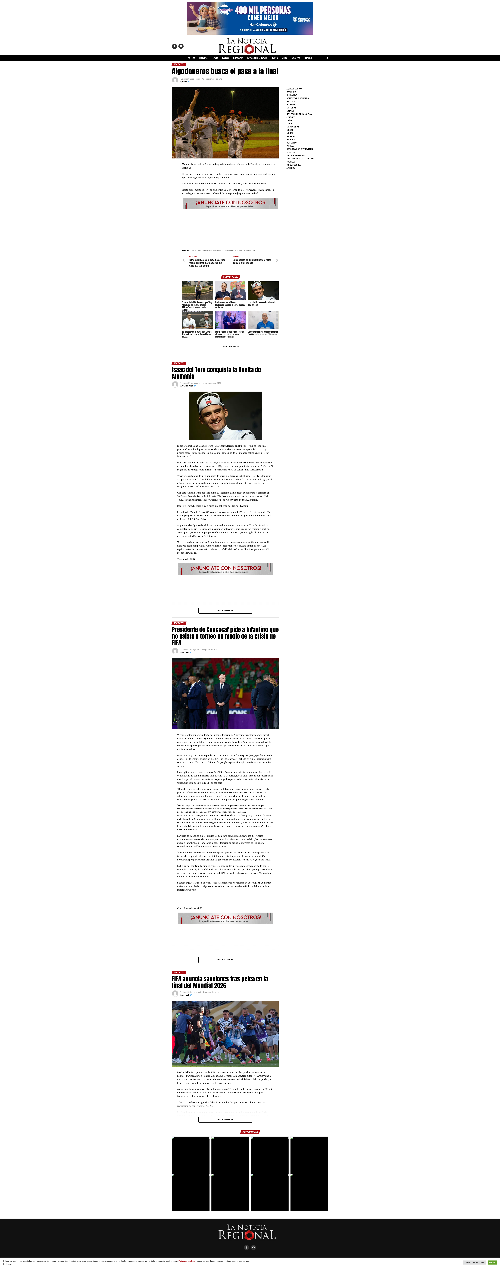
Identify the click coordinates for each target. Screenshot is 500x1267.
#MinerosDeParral (234, 251)
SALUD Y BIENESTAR (250, 65)
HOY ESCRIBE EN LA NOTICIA (257, 58)
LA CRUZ (290, 124)
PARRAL (290, 146)
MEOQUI (290, 130)
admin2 (185, 652)
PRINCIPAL (192, 58)
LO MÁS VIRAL (296, 58)
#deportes (219, 251)
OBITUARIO (291, 143)
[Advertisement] (230, 228)
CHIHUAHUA (291, 95)
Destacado (250, 251)
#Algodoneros (205, 251)
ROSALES (290, 152)
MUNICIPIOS (203, 58)
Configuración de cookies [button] (474, 1262)
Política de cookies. (187, 1261)
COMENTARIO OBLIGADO (297, 98)
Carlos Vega (187, 386)
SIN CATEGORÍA (293, 165)
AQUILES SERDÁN (294, 89)
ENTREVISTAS (238, 58)
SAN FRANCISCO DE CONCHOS (300, 159)
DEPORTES (274, 58)
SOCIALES (290, 168)
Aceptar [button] (492, 1262)
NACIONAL (226, 58)
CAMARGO (291, 92)
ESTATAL (216, 58)
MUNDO (284, 58)
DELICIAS (290, 101)
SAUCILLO (290, 162)
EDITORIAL (308, 58)
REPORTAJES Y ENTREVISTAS (299, 149)
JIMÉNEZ (290, 117)
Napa (184, 82)
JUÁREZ (290, 121)
